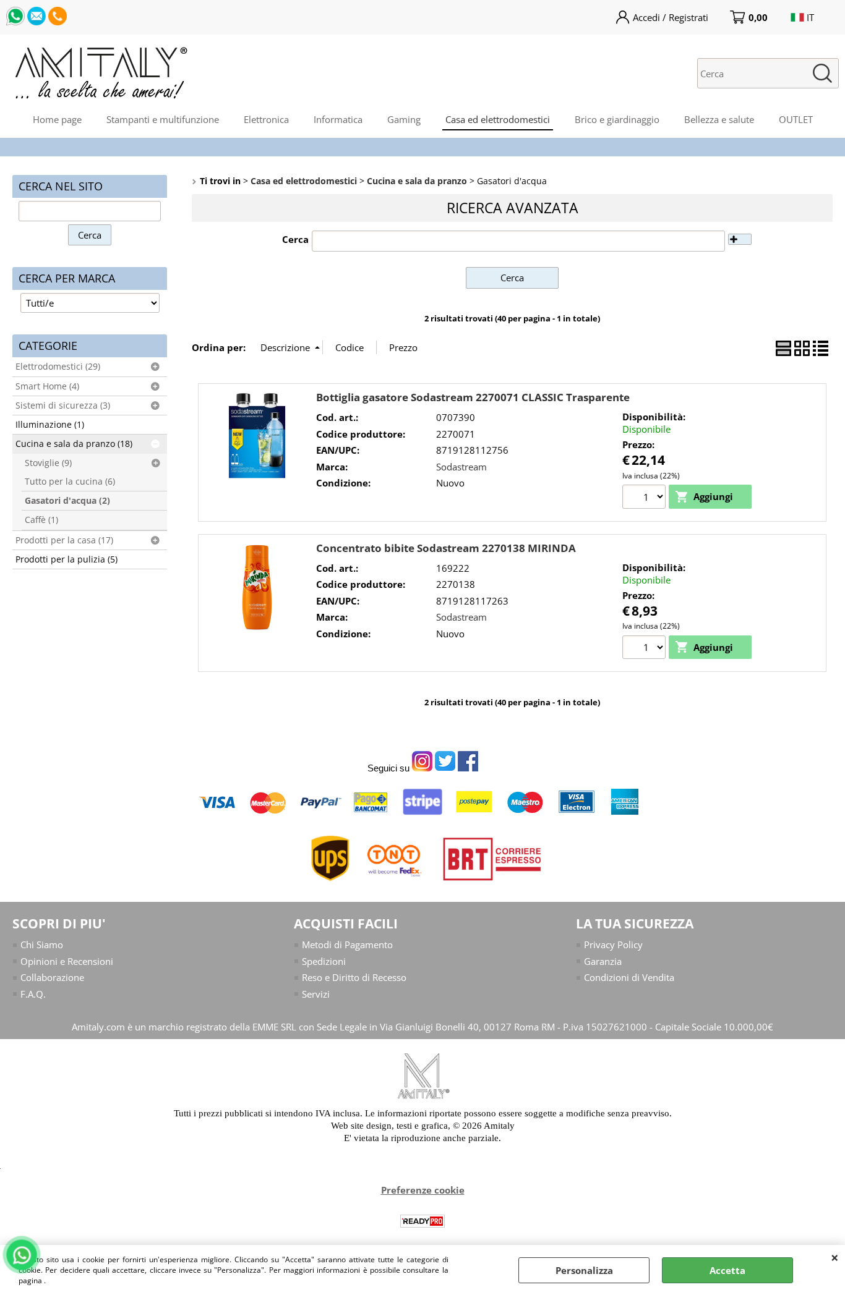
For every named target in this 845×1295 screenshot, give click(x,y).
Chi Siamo (41, 944)
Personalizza (584, 1270)
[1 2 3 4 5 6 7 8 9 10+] (645, 498)
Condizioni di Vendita (629, 977)
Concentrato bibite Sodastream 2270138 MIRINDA (446, 548)
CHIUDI (835, 1257)
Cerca (295, 239)
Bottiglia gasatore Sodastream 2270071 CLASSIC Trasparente (473, 397)
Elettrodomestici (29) (57, 366)
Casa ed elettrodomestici (497, 119)
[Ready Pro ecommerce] (422, 1221)
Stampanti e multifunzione (162, 119)
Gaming (404, 119)
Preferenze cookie (423, 1190)
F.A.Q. (33, 994)
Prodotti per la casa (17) (64, 540)
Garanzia (603, 961)
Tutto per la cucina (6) (70, 481)
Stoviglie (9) (48, 463)
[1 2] (645, 649)
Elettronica (266, 119)
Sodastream (461, 467)
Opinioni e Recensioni (66, 961)
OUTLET (796, 119)
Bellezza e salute (719, 119)
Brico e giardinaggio (617, 119)
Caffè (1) (41, 519)
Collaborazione (52, 977)
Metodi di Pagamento (347, 944)
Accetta (727, 1270)
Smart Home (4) (47, 386)
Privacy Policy (613, 944)
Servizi (316, 994)
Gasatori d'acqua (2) (67, 500)
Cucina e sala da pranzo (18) (73, 443)
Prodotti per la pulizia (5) (66, 559)
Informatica (338, 119)
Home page (57, 119)
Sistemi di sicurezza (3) (62, 405)
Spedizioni (324, 961)
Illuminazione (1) (49, 424)
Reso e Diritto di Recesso (354, 977)
